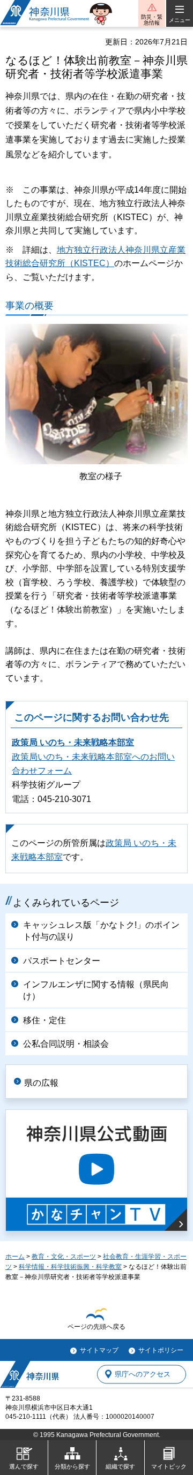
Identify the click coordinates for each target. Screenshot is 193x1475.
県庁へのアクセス (142, 1374)
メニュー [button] (179, 20)
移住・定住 (44, 1020)
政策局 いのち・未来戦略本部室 (73, 742)
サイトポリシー (160, 1350)
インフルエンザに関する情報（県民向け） (96, 990)
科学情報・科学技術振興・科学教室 (70, 1266)
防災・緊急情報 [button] (151, 20)
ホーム (15, 1256)
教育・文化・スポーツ (64, 1256)
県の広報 (41, 1082)
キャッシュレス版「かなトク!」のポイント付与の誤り (101, 930)
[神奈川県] (29, 1374)
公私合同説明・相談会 (66, 1043)
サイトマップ (99, 1350)
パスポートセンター (61, 960)
